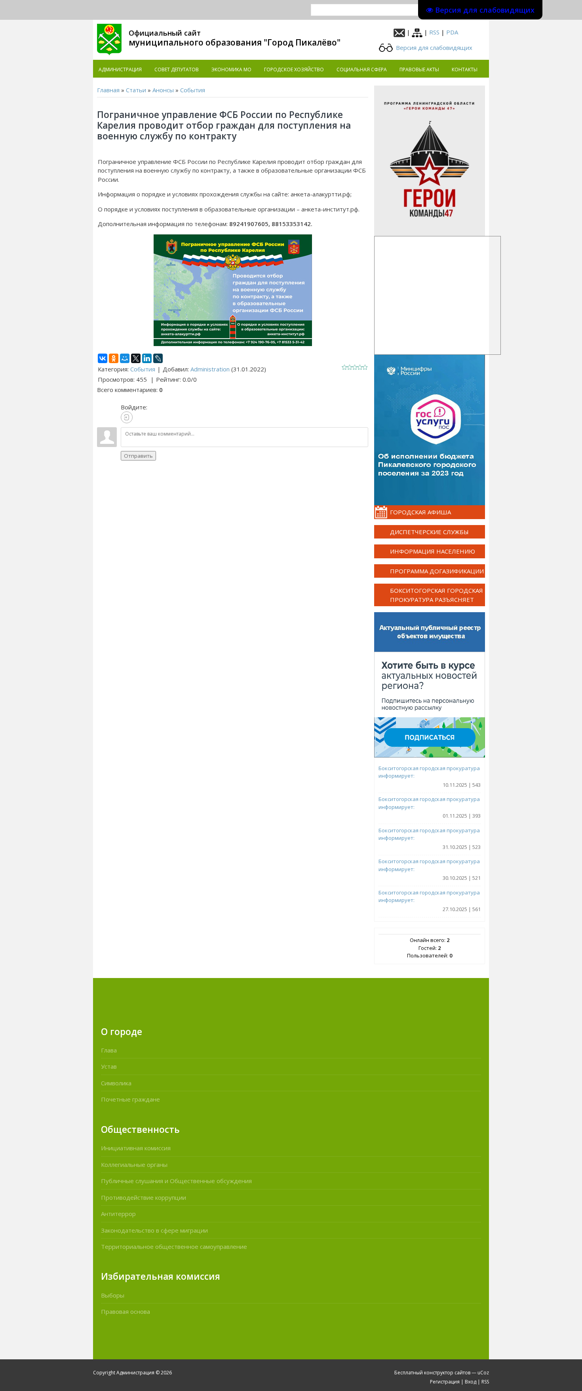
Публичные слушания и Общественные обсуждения (176, 1181)
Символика (116, 1083)
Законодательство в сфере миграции (154, 1230)
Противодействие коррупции (143, 1197)
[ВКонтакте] (102, 358)
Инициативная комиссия (136, 1148)
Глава (109, 1050)
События (192, 90)
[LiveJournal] (158, 358)
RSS (434, 32)
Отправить (138, 455)
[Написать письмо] (399, 32)
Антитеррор (118, 1214)
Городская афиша (420, 512)
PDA (452, 32)
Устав (109, 1066)
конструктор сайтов (447, 1372)
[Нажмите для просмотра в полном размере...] (233, 289)
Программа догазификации (437, 571)
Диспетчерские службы (429, 532)
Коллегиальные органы (134, 1164)
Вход (470, 1381)
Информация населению (432, 551)
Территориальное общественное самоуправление (174, 1246)
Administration (210, 369)
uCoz (483, 1372)
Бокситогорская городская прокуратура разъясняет (436, 594)
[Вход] (127, 417)
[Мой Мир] (124, 358)
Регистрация (445, 1381)
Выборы (112, 1295)
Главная (108, 90)
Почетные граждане (130, 1099)
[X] (136, 358)
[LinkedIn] (147, 358)
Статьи (136, 90)
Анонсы (163, 90)
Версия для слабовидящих (433, 47)
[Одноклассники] (113, 358)
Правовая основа (125, 1311)
